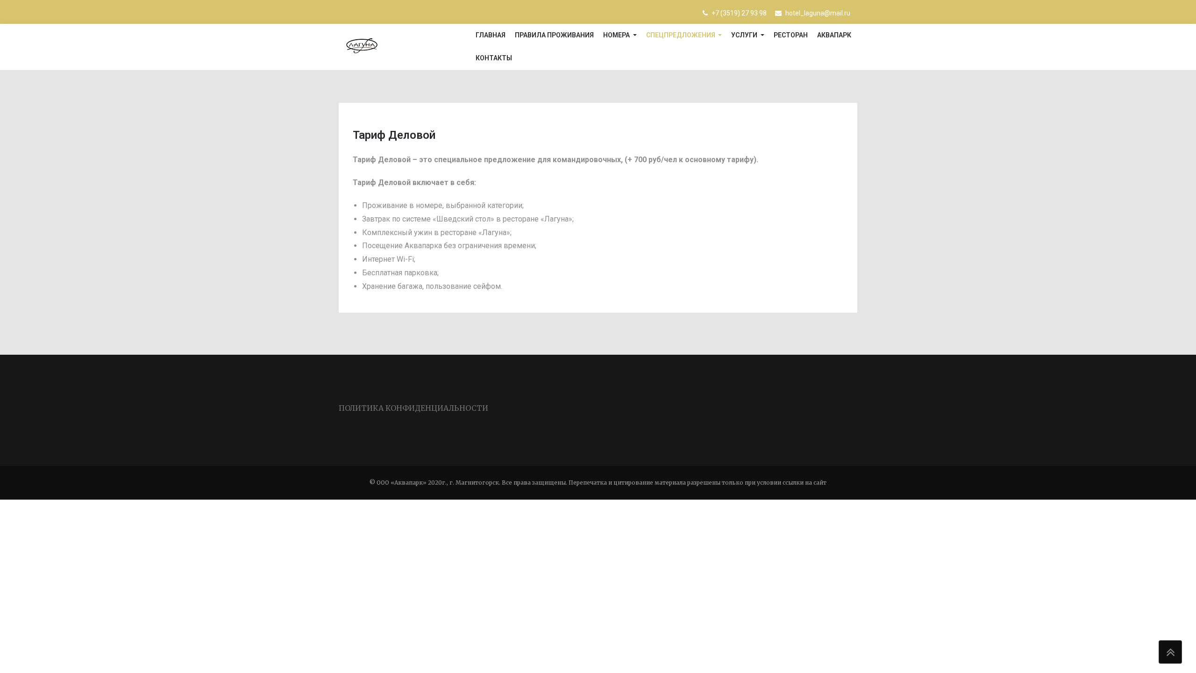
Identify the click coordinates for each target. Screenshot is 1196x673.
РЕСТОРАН (791, 35)
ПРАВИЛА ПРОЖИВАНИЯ (554, 35)
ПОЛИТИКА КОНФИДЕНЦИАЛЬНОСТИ (413, 408)
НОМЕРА (617, 35)
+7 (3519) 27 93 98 (738, 13)
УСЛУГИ (745, 35)
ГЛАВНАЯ (490, 35)
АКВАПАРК (834, 35)
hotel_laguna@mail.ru (817, 13)
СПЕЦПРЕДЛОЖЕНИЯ (681, 35)
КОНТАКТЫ (494, 58)
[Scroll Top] (1170, 652)
